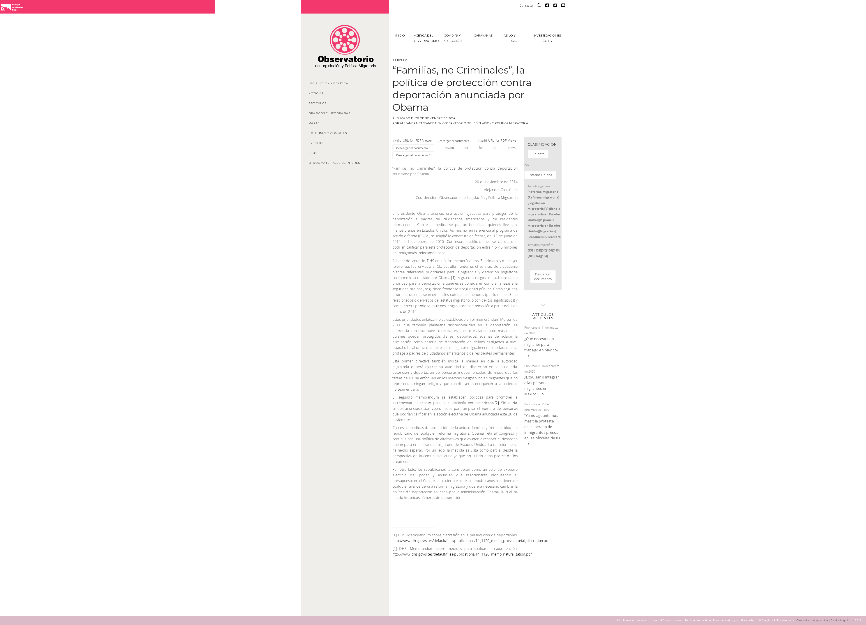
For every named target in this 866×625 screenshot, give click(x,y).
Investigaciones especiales (547, 38)
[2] (497, 402)
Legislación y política (328, 83)
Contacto (526, 5)
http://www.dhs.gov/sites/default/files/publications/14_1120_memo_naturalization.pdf (462, 554)
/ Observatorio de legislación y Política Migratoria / (825, 620)
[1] (453, 277)
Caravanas (483, 35)
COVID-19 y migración (453, 38)
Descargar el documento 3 (413, 148)
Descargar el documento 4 (413, 155)
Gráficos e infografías (329, 113)
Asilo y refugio (510, 38)
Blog (313, 153)
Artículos (318, 103)
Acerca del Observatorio (426, 38)
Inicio (400, 35)
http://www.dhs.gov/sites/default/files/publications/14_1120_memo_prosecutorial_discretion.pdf (471, 540)
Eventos (316, 143)
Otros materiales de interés (334, 162)
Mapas (314, 123)
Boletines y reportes (328, 133)
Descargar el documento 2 (455, 141)
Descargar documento (543, 276)
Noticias (316, 93)
